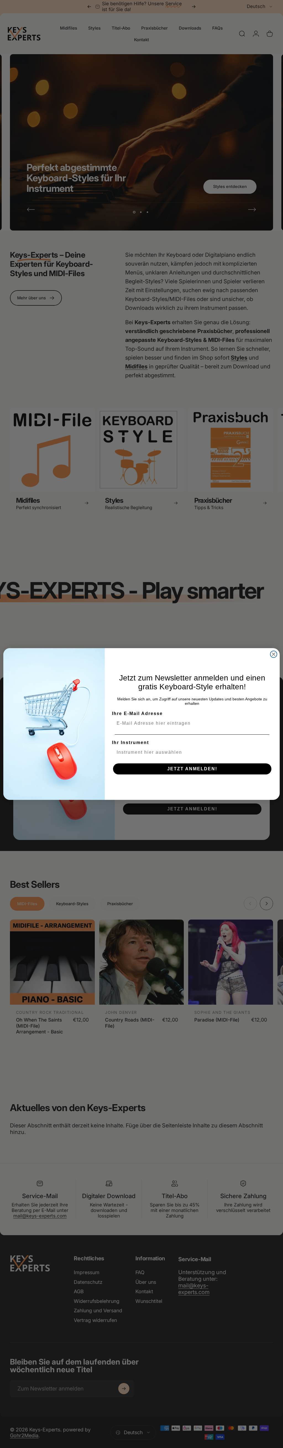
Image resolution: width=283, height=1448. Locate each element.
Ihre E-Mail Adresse (137, 713)
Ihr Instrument (130, 742)
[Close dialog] (273, 654)
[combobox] (190, 752)
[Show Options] (267, 752)
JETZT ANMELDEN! (192, 768)
